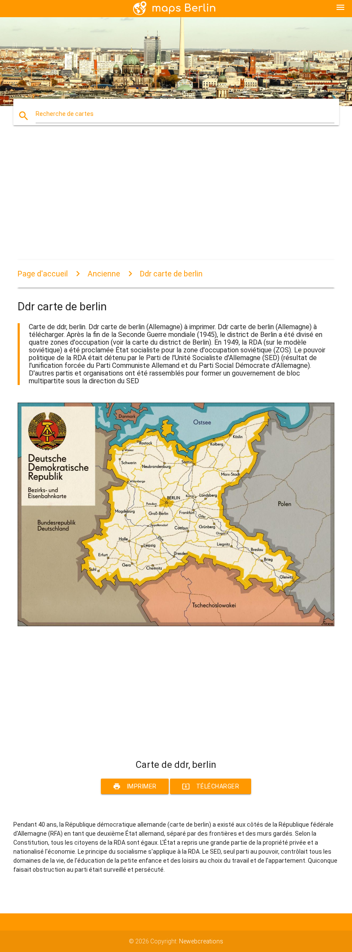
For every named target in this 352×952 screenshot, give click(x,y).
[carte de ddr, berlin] (176, 624)
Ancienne (104, 273)
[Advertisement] (176, 200)
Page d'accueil (43, 273)
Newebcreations (201, 941)
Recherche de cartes (65, 113)
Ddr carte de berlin (171, 273)
